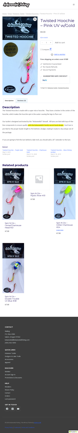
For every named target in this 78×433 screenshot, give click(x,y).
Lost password (10, 399)
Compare (45, 49)
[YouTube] (18, 409)
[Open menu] (74, 4)
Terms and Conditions (28, 427)
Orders (7, 396)
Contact (7, 393)
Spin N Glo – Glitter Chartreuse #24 (64, 225)
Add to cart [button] (39, 233)
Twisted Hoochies (63, 88)
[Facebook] (7, 409)
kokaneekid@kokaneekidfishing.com (17, 340)
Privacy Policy (9, 427)
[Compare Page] (51, 49)
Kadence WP (37, 422)
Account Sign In (10, 375)
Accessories (9, 359)
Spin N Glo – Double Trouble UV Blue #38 (12, 298)
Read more (13, 233)
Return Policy (9, 390)
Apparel (7, 362)
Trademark (17, 427)
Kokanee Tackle (52, 88)
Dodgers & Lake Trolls (13, 356)
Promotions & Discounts (13, 378)
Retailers (8, 387)
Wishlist (7, 371)
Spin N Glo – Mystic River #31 (38, 194)
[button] (35, 19)
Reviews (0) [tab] (21, 101)
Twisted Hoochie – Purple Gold (12, 150)
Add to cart (60, 42)
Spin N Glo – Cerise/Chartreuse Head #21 (13, 225)
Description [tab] (9, 101)
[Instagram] (12, 409)
